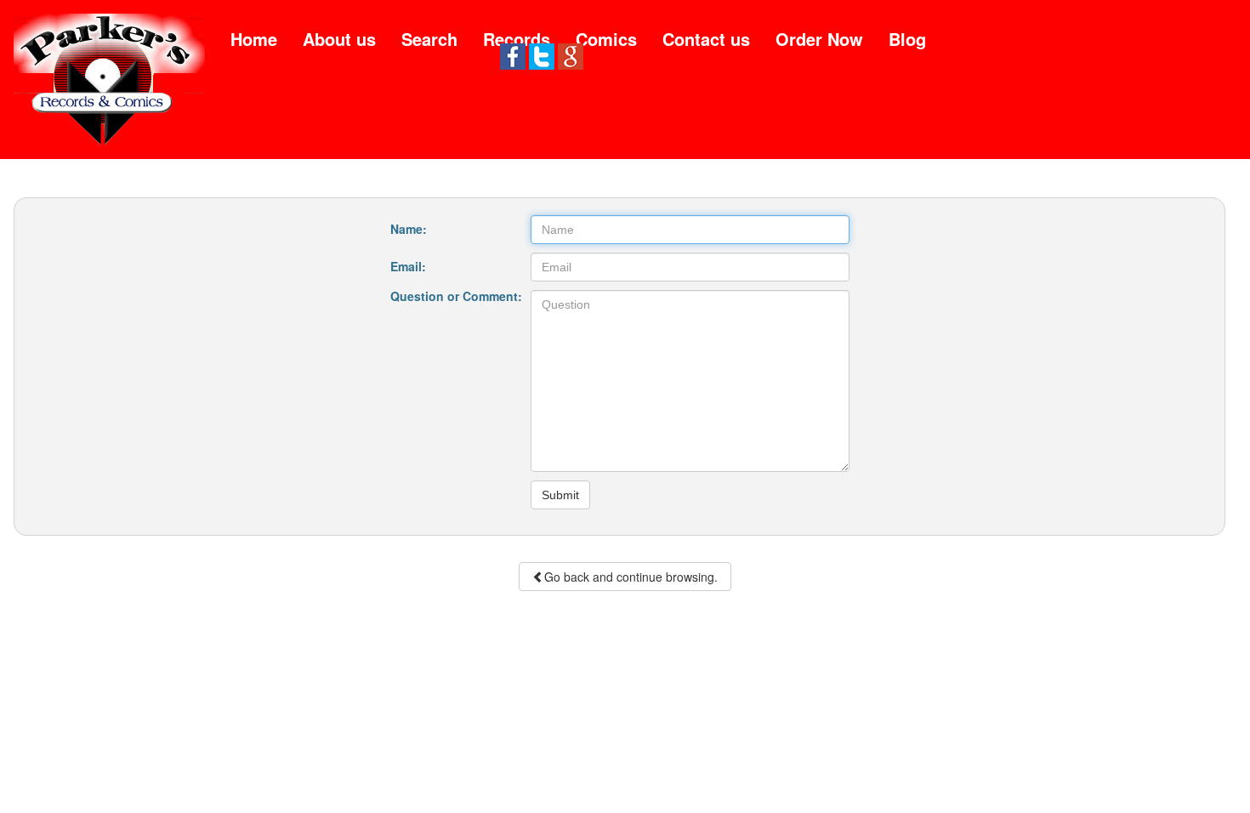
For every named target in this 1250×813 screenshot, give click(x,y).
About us (339, 38)
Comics (606, 38)
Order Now (819, 38)
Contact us (706, 38)
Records (516, 38)
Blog (907, 38)
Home (253, 38)
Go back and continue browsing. (631, 576)
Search (429, 38)
